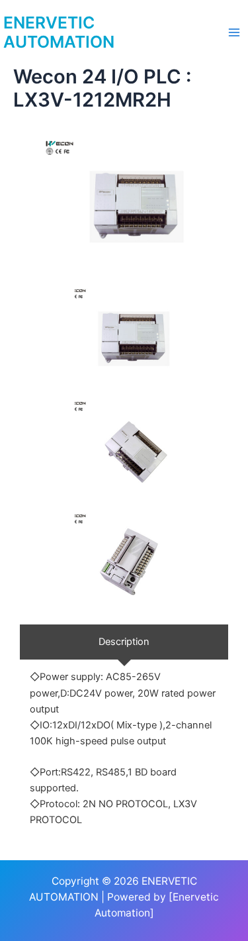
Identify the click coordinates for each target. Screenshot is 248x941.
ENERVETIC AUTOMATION (58, 32)
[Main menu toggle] (234, 32)
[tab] (124, 642)
